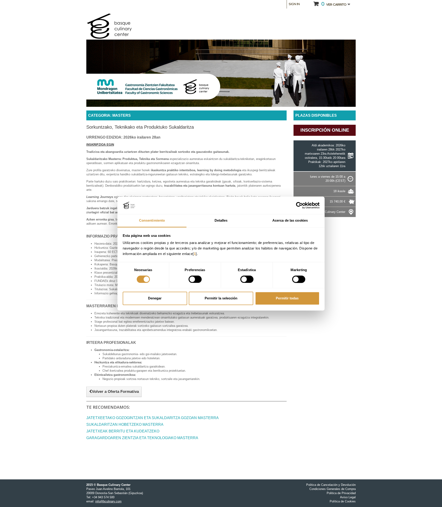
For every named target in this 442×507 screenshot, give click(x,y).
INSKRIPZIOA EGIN (100, 144)
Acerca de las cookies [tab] (290, 221)
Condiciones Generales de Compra (332, 489)
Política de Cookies (343, 501)
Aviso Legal (348, 497)
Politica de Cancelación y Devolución (331, 485)
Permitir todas (287, 298)
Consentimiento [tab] (152, 221)
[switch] (195, 279)
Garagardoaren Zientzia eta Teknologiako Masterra (142, 438)
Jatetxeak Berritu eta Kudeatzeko (122, 431)
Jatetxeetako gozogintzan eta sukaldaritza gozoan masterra (152, 418)
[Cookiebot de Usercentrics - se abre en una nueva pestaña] (299, 205)
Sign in (294, 4)
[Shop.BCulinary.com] (129, 26)
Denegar (155, 298)
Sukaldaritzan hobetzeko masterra (124, 424)
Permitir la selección (221, 298)
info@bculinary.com (108, 501)
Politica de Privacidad (341, 493)
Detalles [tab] (221, 221)
